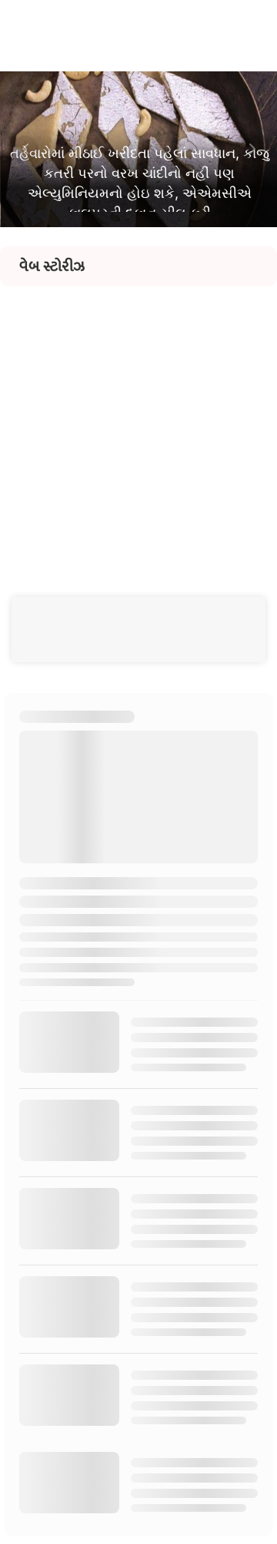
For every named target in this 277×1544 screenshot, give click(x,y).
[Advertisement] (138, 424)
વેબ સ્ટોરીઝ (52, 266)
